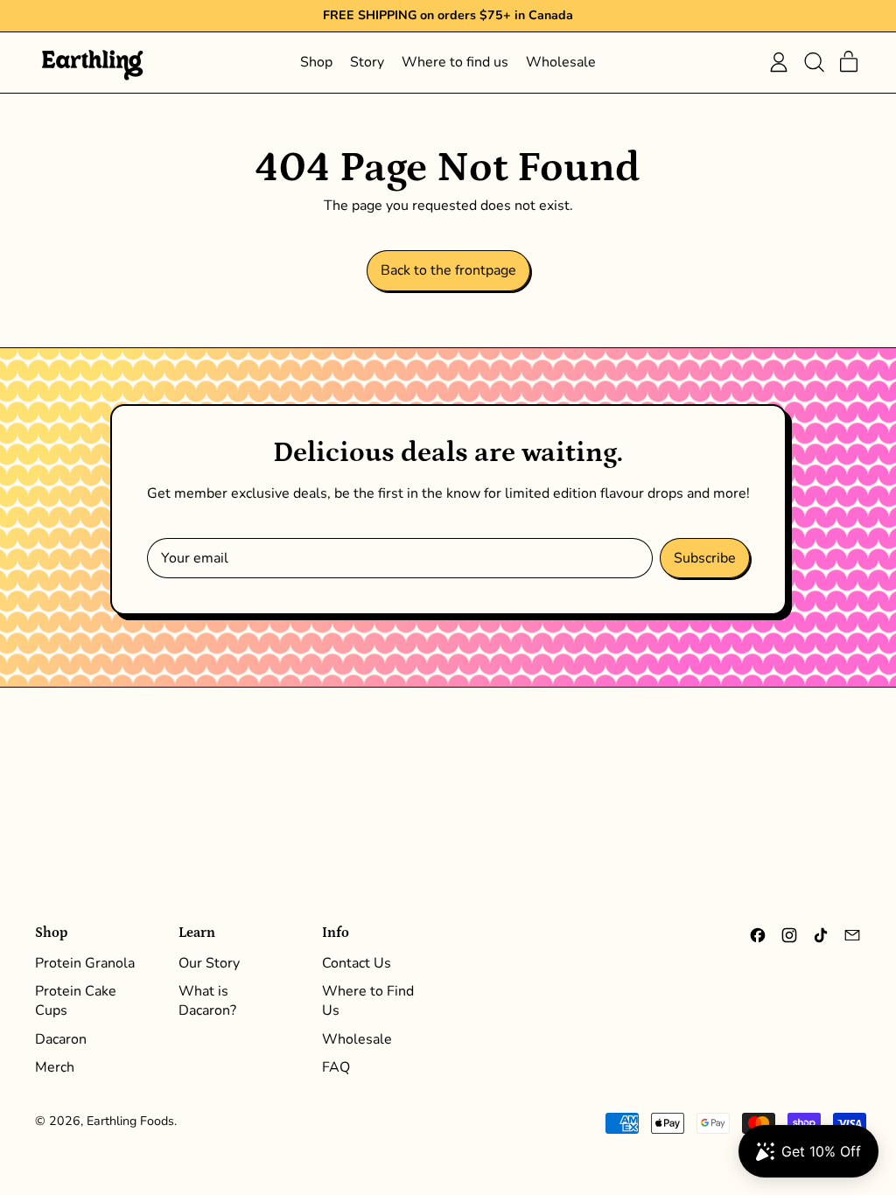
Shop (316, 62)
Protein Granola (85, 963)
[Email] (852, 939)
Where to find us (455, 62)
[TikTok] (821, 939)
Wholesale (561, 62)
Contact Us (356, 963)
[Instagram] (789, 939)
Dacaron (61, 1039)
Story (367, 62)
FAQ (336, 1067)
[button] (814, 62)
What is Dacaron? (207, 1001)
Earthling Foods (130, 1121)
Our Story (209, 963)
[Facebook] (757, 939)
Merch (54, 1067)
